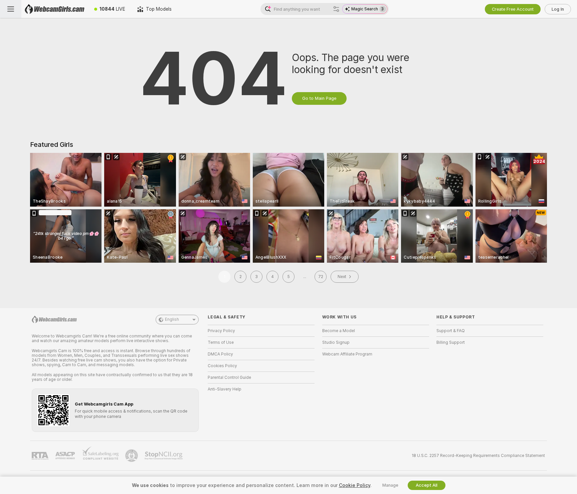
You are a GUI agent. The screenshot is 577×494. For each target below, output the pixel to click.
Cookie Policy (354, 485)
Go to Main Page (319, 98)
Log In (558, 9)
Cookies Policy (222, 365)
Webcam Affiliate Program (347, 354)
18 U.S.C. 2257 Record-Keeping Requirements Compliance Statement (478, 455)
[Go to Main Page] (54, 9)
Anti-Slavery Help (224, 389)
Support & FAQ (450, 330)
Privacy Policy (221, 330)
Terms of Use (221, 342)
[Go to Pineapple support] (132, 455)
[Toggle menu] (10, 9)
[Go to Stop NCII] (164, 456)
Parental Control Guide (229, 377)
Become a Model (338, 330)
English (172, 319)
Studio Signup (336, 342)
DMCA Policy (220, 354)
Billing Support (450, 342)
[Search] (336, 9)
